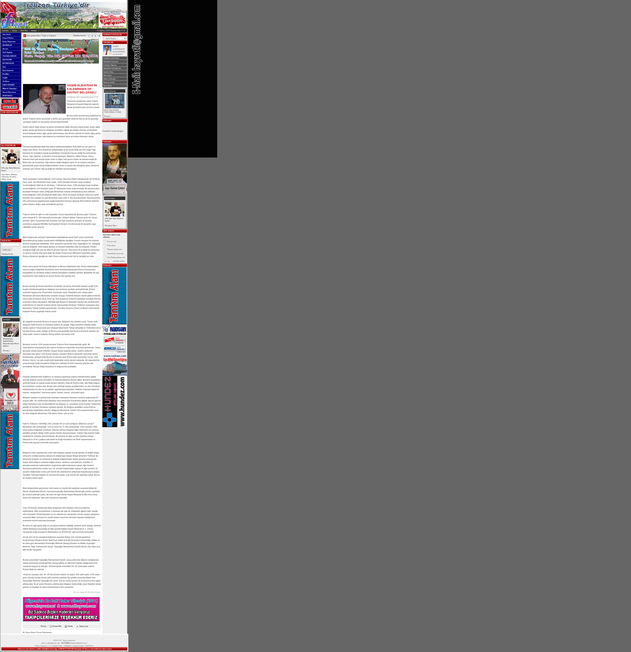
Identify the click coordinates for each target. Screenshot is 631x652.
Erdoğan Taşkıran (110, 65)
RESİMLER (7, 45)
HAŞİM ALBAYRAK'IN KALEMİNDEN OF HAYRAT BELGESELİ (119, 51)
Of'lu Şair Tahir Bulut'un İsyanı (10, 169)
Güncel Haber (8, 38)
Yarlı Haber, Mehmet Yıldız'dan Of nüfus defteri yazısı (9, 176)
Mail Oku (24, 31)
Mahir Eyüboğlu (109, 79)
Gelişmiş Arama (7, 254)
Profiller (5, 74)
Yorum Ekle (56, 626)
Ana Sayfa (6, 34)
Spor (4, 67)
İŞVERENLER (8, 63)
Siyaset (5, 49)
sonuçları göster (119, 261)
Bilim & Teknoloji (9, 88)
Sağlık (4, 78)
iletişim (34, 31)
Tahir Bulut (107, 86)
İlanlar (14, 31)
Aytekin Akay (108, 72)
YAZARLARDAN (9, 56)
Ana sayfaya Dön (33, 36)
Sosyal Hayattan (9, 92)
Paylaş (43, 626)
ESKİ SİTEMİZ (8, 85)
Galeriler (5, 31)
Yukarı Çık (83, 626)
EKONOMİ (7, 60)
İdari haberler (8, 70)
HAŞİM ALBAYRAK (111, 58)
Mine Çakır (107, 75)
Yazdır (70, 626)
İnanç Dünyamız (8, 42)
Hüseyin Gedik (109, 82)
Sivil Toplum (7, 52)
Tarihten (5, 81)
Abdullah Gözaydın (110, 62)
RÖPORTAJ (7, 96)
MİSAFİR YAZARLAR (112, 68)
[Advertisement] (60, 68)
